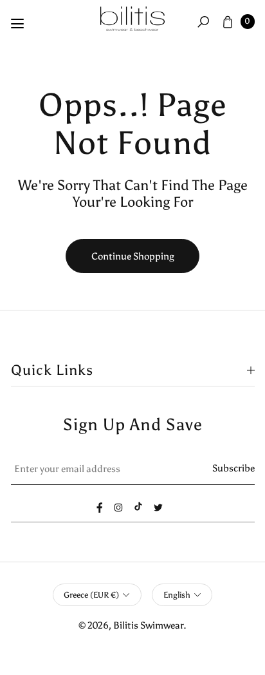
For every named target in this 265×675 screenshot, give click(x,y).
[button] (203, 21)
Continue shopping (132, 256)
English (176, 594)
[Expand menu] (17, 23)
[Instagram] (118, 507)
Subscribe (233, 468)
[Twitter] (158, 507)
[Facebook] (99, 507)
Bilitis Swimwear (148, 625)
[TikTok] (138, 506)
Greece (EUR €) (91, 594)
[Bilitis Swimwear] (132, 19)
